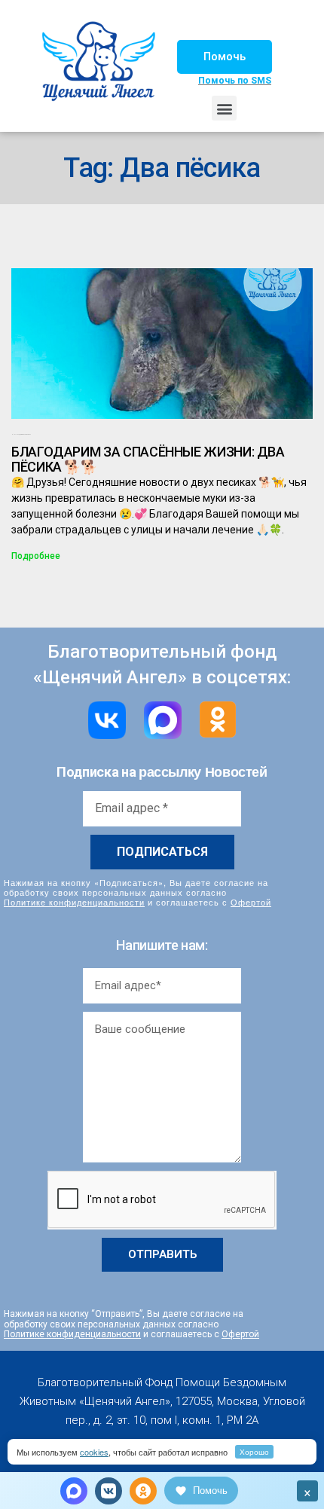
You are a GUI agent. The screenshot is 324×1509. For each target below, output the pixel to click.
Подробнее (35, 556)
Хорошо (254, 1451)
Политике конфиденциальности (74, 902)
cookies (94, 1452)
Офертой (251, 902)
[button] (224, 57)
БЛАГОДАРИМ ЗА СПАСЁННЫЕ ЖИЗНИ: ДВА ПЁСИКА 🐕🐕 (148, 459)
